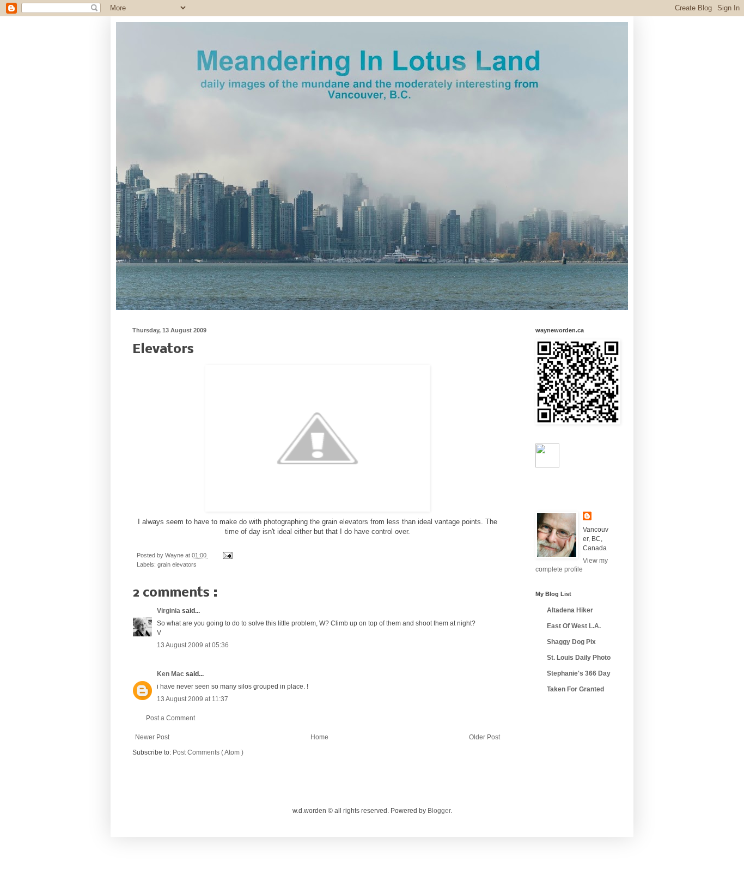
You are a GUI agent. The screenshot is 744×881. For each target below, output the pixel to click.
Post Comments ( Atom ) (208, 752)
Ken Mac (171, 674)
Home (319, 737)
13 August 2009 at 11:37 (192, 699)
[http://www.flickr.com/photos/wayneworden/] (547, 465)
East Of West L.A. (574, 626)
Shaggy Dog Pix (571, 642)
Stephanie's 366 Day (579, 673)
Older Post (484, 737)
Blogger (439, 811)
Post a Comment (170, 718)
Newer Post (152, 737)
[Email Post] (226, 555)
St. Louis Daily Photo (579, 657)
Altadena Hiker (570, 610)
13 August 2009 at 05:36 (193, 645)
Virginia (169, 611)
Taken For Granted (575, 689)
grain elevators (177, 564)
